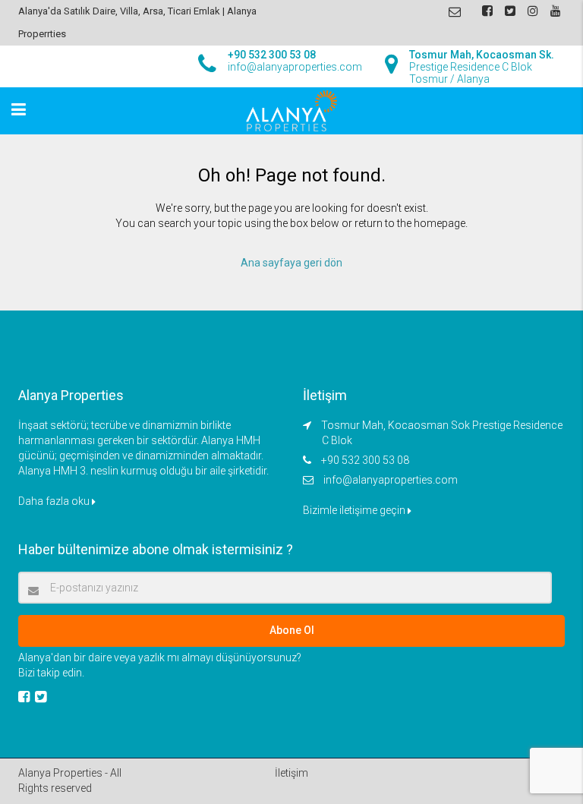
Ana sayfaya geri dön (291, 263)
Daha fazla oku (55, 501)
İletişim (291, 773)
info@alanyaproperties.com (390, 480)
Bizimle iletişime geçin (355, 510)
